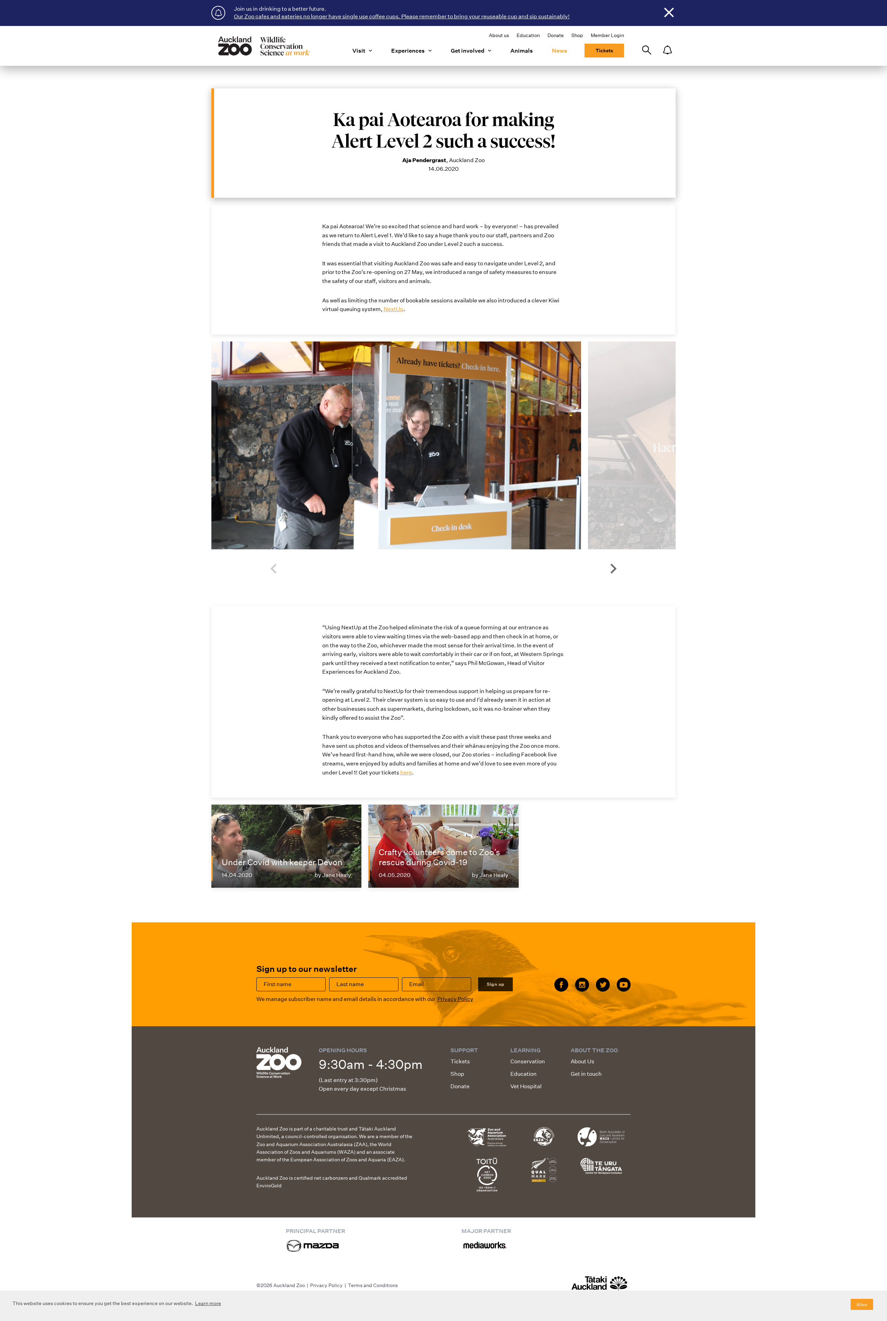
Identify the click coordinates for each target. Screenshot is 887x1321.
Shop (577, 35)
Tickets (604, 50)
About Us (582, 1061)
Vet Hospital (526, 1086)
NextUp (394, 309)
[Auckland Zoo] (263, 46)
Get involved (467, 50)
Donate (555, 35)
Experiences (408, 50)
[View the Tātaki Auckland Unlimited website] (599, 1286)
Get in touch (586, 1074)
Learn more (208, 1303)
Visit (358, 50)
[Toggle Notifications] (667, 50)
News (559, 50)
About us (499, 35)
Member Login (607, 35)
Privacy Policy (455, 999)
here (406, 772)
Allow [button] (862, 1304)
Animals (521, 50)
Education (528, 35)
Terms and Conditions (373, 1285)
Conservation (527, 1061)
